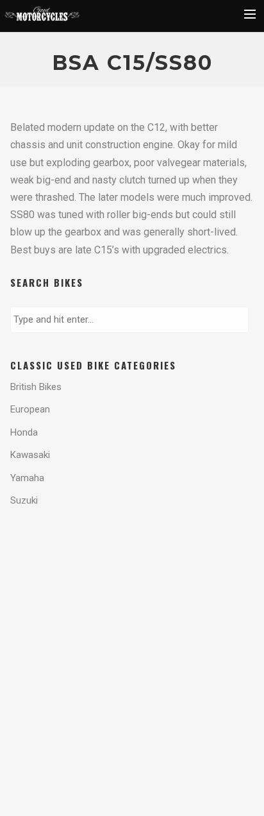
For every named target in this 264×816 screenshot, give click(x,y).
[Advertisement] (112, 572)
